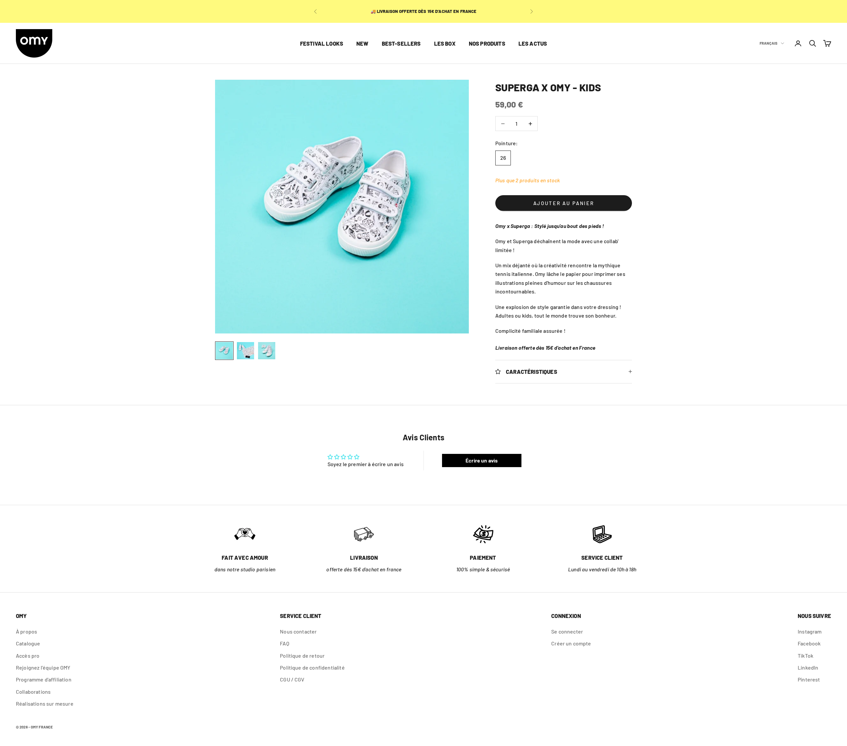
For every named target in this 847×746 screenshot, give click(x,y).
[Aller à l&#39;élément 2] (245, 350)
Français (769, 43)
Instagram (810, 631)
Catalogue (28, 643)
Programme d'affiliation (43, 679)
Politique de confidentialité (312, 667)
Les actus (532, 43)
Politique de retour (302, 655)
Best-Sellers (401, 43)
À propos (26, 631)
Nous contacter (298, 631)
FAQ (284, 643)
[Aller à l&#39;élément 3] (266, 350)
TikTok (805, 655)
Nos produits (487, 43)
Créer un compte (571, 643)
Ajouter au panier (563, 203)
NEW (362, 43)
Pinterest (809, 679)
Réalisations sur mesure (44, 703)
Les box (445, 43)
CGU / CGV (292, 679)
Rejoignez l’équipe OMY (43, 667)
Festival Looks (321, 43)
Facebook (809, 643)
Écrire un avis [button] (482, 460)
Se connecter (567, 631)
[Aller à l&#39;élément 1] (224, 350)
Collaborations (33, 691)
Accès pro (27, 655)
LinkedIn (808, 667)
